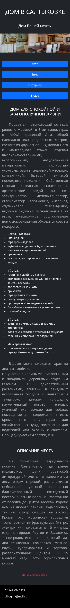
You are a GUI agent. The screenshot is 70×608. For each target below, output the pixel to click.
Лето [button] (35, 64)
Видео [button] (35, 95)
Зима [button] (35, 74)
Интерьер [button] (35, 85)
